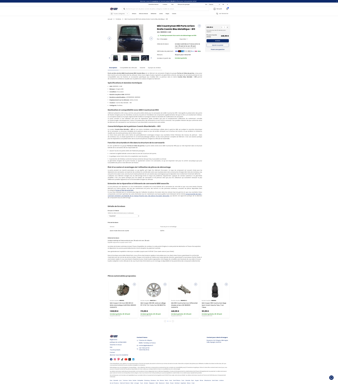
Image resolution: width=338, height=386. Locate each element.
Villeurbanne (207, 380)
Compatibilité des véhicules (128, 68)
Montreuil (177, 383)
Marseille (115, 380)
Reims (166, 380)
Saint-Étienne (176, 380)
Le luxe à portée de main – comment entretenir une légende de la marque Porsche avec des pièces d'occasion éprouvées (155, 195)
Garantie (142, 68)
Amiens (146, 383)
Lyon (120, 380)
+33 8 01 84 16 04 (144, 350)
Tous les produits (115, 350)
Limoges (136, 383)
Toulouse (125, 380)
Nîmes (201, 380)
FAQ (172, 4)
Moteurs (134, 13)
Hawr (170, 380)
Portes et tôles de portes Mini (124, 190)
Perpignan (152, 383)
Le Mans (221, 380)
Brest (132, 383)
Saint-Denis (215, 380)
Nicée (130, 380)
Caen (193, 383)
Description (113, 68)
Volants (174, 13)
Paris (111, 380)
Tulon (182, 380)
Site (206, 4)
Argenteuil (183, 383)
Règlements (113, 340)
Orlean (167, 383)
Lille (158, 380)
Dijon (192, 380)
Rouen (172, 383)
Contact (165, 4)
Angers (197, 380)
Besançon (162, 383)
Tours (141, 383)
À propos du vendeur (154, 68)
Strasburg (147, 380)
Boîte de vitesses (143, 13)
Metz (157, 383)
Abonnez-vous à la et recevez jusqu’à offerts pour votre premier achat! (168, 1)
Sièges (167, 13)
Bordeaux (153, 380)
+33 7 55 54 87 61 (144, 348)
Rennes (162, 380)
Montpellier (140, 380)
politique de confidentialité (118, 342)
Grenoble (187, 380)
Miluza (188, 383)
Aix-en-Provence (114, 383)
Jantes (161, 13)
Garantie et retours (153, 4)
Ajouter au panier (217, 45)
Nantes (134, 380)
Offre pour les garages (184, 4)
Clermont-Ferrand (125, 383)
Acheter (217, 41)
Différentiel (153, 13)
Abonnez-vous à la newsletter (119, 355)
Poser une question (218, 49)
